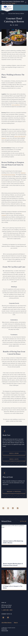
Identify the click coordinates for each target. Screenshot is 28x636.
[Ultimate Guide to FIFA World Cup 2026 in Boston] (14, 532)
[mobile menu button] (25, 7)
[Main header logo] (7, 7)
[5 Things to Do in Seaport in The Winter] (14, 577)
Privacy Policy (4, 628)
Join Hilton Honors (6, 622)
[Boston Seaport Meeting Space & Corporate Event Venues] (14, 554)
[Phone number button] (22, 7)
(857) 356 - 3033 (7, 610)
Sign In (16, 622)
